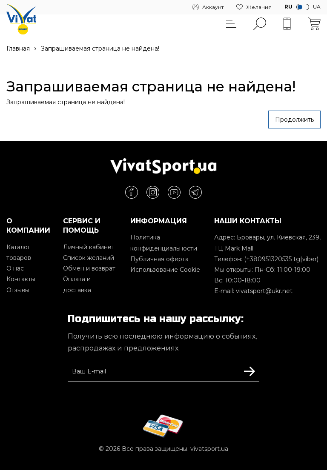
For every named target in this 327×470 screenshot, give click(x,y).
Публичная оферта (159, 259)
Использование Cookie (165, 269)
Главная (18, 48)
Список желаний (88, 258)
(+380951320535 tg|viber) (281, 259)
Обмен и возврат (89, 268)
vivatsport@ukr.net (264, 291)
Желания (259, 7)
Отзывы (17, 290)
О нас (15, 268)
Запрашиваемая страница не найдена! (100, 48)
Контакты (20, 279)
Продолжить (294, 119)
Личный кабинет (89, 247)
